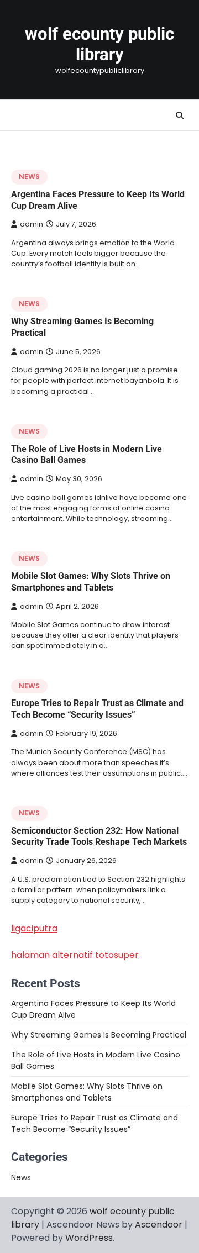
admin (31, 224)
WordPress (89, 1237)
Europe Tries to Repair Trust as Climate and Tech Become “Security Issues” (97, 709)
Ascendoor (158, 1224)
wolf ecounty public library (99, 44)
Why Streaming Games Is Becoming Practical (98, 1034)
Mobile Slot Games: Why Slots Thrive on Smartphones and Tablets (90, 582)
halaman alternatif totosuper (75, 955)
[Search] (179, 115)
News (29, 176)
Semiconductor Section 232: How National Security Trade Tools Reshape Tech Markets (99, 836)
